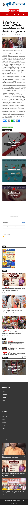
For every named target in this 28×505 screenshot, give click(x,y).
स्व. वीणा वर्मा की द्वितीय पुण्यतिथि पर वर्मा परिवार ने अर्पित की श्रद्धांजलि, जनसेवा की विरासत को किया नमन (14, 368)
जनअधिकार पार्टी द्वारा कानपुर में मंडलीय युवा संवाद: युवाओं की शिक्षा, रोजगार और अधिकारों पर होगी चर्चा (13, 289)
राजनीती (7, 287)
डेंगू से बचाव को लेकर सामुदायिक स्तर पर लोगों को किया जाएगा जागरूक (14, 144)
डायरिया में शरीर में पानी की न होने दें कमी (14, 170)
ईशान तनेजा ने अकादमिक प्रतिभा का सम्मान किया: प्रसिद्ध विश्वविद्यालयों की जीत (16, 349)
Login (24, 222)
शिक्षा (12, 341)
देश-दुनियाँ (9, 341)
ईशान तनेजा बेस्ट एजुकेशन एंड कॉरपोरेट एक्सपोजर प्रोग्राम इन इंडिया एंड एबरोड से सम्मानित (16, 354)
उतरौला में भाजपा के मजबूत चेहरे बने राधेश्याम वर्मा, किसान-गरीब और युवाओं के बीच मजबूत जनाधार (13, 311)
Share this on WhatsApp (8, 127)
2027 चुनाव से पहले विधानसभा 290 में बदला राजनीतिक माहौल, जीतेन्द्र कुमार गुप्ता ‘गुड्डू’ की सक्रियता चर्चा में (13, 332)
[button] (6, 14)
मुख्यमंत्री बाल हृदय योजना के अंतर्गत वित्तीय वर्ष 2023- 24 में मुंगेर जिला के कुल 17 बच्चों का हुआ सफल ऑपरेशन (14, 193)
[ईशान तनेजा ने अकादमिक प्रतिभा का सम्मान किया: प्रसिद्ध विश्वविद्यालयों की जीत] (4, 348)
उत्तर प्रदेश (4, 287)
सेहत (3, 20)
